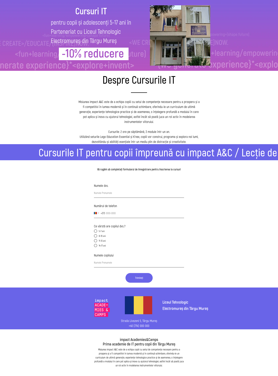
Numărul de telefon (105, 206)
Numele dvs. (101, 185)
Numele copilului (104, 255)
